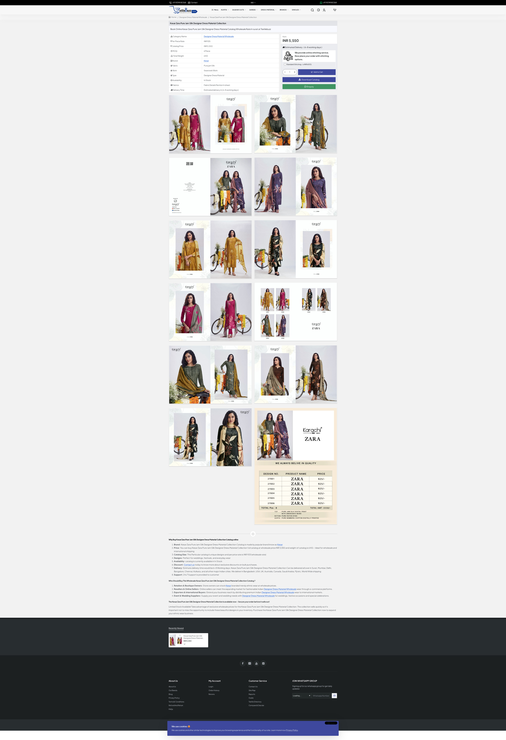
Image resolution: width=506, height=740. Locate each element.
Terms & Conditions (176, 702)
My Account (215, 681)
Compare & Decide (256, 705)
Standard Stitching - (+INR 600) (299, 64)
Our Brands (173, 690)
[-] (285, 72)
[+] (294, 72)
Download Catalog (310, 79)
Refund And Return (176, 705)
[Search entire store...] (312, 10)
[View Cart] (334, 10)
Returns (212, 694)
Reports (252, 694)
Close (332, 723)
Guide (251, 698)
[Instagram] (249, 663)
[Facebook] (243, 663)
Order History (214, 690)
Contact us (189, 564)
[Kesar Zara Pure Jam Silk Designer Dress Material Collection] (176, 640)
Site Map (252, 690)
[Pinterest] (263, 663)
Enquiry (310, 86)
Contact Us (253, 687)
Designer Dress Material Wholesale (193, 17)
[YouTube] (256, 663)
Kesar (206, 60)
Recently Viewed (176, 628)
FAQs (171, 709)
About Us (172, 687)
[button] (317, 72)
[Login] (319, 10)
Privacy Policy (292, 730)
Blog (171, 694)
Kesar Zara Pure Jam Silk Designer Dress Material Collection (193, 637)
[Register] (324, 10)
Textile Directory (255, 702)
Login (211, 687)
